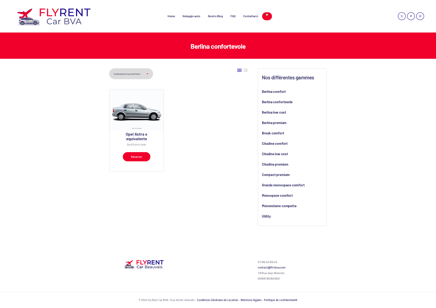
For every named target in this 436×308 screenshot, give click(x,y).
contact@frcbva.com (271, 267)
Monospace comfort (277, 195)
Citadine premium (275, 164)
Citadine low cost (275, 154)
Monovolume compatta (279, 206)
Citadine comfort (275, 143)
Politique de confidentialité (280, 300)
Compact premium (276, 175)
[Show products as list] (246, 70)
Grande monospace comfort (283, 185)
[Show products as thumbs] (239, 70)
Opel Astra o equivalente (136, 136)
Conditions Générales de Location (217, 300)
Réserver (136, 156)
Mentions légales (251, 300)
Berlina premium (274, 123)
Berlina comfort (274, 91)
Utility (266, 216)
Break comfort (273, 133)
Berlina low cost (274, 112)
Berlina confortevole (277, 102)
